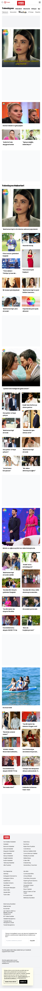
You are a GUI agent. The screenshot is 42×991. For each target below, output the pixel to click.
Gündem (18, 9)
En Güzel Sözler (28, 895)
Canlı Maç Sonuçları (30, 878)
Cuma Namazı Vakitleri (30, 853)
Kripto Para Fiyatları (29, 846)
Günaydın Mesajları (9, 887)
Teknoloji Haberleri (9, 863)
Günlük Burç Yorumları (30, 865)
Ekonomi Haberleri (9, 846)
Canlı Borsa (27, 849)
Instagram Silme (9, 878)
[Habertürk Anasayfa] (21, 3)
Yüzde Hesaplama (9, 925)
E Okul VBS (27, 860)
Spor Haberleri (8, 853)
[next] (39, 48)
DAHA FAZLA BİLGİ (10, 982)
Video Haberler (28, 883)
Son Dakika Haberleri (10, 842)
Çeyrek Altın (7, 892)
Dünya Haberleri (8, 856)
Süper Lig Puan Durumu (30, 880)
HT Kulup (30, 12)
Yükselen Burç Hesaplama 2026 (9, 921)
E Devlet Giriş (27, 863)
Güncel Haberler (8, 849)
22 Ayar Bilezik (28, 876)
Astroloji (6, 873)
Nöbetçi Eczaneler (29, 856)
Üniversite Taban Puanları (29, 886)
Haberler (6, 844)
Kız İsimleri (7, 908)
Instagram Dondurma (10, 876)
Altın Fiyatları (7, 865)
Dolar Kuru (27, 842)
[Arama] (2, 2)
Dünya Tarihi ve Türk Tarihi (29, 892)
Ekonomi (26, 9)
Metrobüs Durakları (29, 898)
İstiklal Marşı (27, 858)
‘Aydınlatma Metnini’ (10, 978)
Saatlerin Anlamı (8, 883)
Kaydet (32, 941)
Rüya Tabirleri (28, 889)
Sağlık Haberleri (8, 858)
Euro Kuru (26, 844)
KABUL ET (23, 982)
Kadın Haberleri (8, 860)
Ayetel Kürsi (7, 880)
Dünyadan (13, 12)
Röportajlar (38, 12)
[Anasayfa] (7, 837)
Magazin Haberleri (9, 851)
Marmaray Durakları (9, 904)
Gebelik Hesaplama (9, 919)
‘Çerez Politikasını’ (23, 976)
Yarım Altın (7, 894)
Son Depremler (8, 871)
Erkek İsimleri (7, 906)
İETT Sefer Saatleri (9, 916)
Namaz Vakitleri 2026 (30, 851)
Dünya (33, 9)
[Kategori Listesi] (39, 2)
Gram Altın (7, 890)
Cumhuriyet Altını (29, 873)
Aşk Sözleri (7, 885)
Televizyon (8, 8)
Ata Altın (26, 871)
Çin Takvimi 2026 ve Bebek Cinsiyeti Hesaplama (9, 912)
